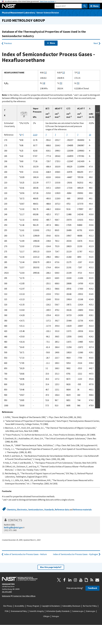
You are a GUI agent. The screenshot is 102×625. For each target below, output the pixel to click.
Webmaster (6, 596)
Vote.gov (55, 616)
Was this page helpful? (51, 567)
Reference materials (82, 509)
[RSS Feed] (92, 580)
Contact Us (17, 596)
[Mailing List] (97, 580)
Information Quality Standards (58, 611)
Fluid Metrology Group (23, 20)
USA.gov (46, 616)
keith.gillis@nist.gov (13, 527)
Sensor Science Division (47, 12)
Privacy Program (33, 606)
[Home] (9, 6)
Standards (49, 509)
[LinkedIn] (70, 580)
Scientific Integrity (36, 611)
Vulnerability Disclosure (71, 606)
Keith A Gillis (9, 524)
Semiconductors (35, 509)
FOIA (6, 611)
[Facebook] (64, 580)
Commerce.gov (78, 611)
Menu (96, 6)
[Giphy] (86, 580)
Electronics (22, 509)
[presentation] (24, 114)
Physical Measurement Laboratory (18, 12)
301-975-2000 (7, 592)
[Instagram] (75, 580)
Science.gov (90, 611)
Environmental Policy (19, 611)
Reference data (62, 509)
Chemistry (11, 509)
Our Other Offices (28, 596)
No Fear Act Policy (90, 606)
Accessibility (19, 606)
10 (90, 134)
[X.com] (59, 580)
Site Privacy (7, 606)
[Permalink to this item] (23, 520)
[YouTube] (81, 580)
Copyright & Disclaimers (51, 606)
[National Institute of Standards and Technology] (20, 578)
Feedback (92, 588)
